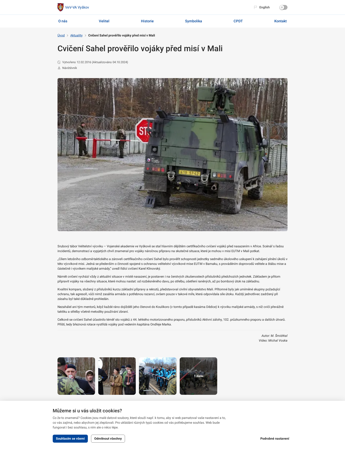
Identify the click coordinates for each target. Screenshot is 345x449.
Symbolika (193, 21)
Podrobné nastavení (274, 438)
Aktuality (76, 35)
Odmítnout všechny (108, 438)
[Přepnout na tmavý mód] (284, 7)
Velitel (104, 21)
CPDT (238, 21)
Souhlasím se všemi (70, 438)
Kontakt (280, 21)
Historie (147, 21)
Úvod (61, 35)
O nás (62, 21)
